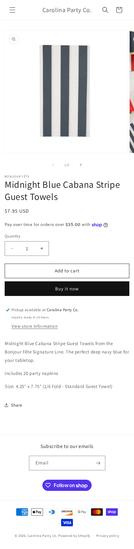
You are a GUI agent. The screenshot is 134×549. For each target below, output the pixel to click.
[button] (12, 10)
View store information (35, 326)
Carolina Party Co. (42, 535)
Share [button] (16, 405)
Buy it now (67, 289)
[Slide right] (81, 165)
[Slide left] (53, 165)
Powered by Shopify (74, 535)
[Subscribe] (98, 463)
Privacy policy (107, 535)
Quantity (12, 236)
